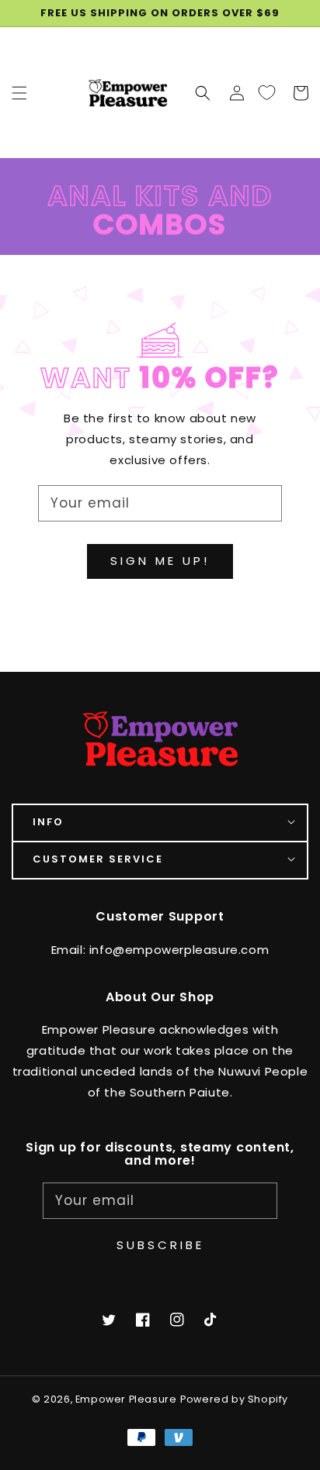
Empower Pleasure (126, 1399)
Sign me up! (160, 561)
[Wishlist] (266, 92)
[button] (203, 92)
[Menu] (19, 92)
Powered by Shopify (234, 1399)
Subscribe (160, 1245)
